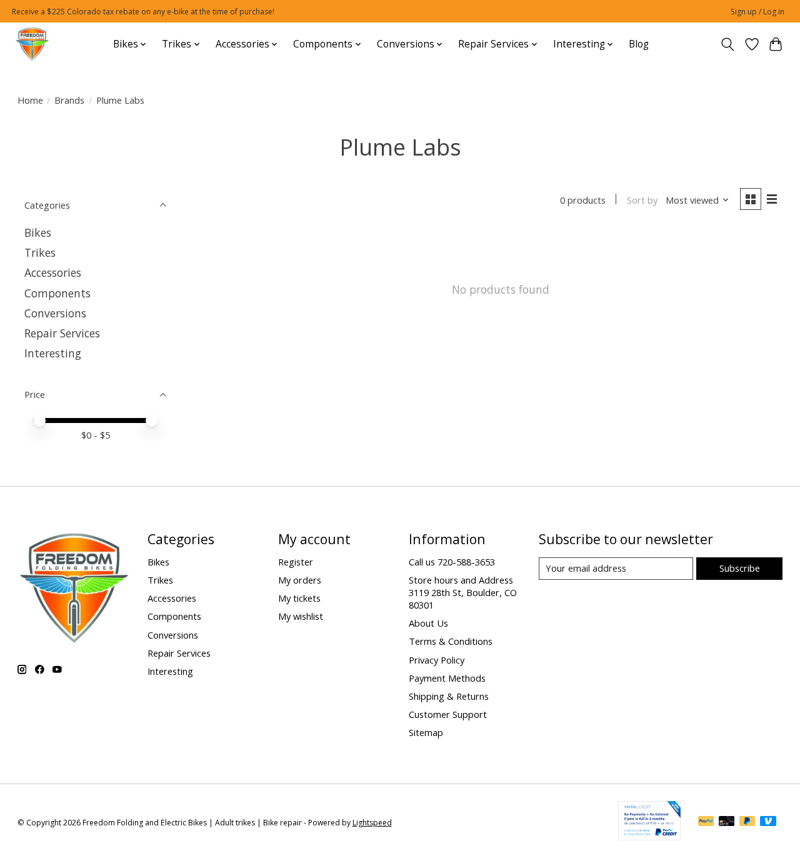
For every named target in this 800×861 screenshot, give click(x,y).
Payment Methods (447, 678)
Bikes (37, 232)
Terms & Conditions (450, 641)
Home (30, 100)
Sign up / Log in (757, 11)
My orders (299, 580)
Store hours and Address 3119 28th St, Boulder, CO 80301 (463, 592)
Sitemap (426, 732)
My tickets (299, 598)
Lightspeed (372, 822)
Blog (639, 44)
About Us (428, 623)
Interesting (52, 353)
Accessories (52, 272)
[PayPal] (706, 822)
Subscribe (739, 568)
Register (295, 561)
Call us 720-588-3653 (452, 561)
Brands (69, 100)
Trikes (40, 252)
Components (57, 293)
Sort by (642, 200)
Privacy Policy (436, 660)
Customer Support (448, 714)
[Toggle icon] (727, 44)
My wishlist (300, 616)
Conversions (55, 313)
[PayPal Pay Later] (747, 822)
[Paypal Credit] (649, 836)
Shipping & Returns (449, 696)
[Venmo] (768, 822)
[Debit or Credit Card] (727, 822)
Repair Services (62, 333)
